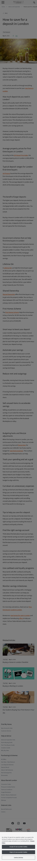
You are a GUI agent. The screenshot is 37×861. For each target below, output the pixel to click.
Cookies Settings (18, 857)
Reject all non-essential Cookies (18, 852)
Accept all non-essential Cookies (18, 847)
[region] (18, 846)
